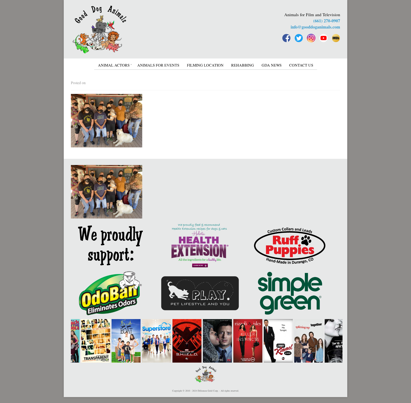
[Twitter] (298, 38)
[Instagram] (311, 38)
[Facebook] (286, 38)
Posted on (78, 82)
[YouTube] (323, 38)
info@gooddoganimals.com (315, 27)
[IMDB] (336, 38)
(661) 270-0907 (326, 21)
